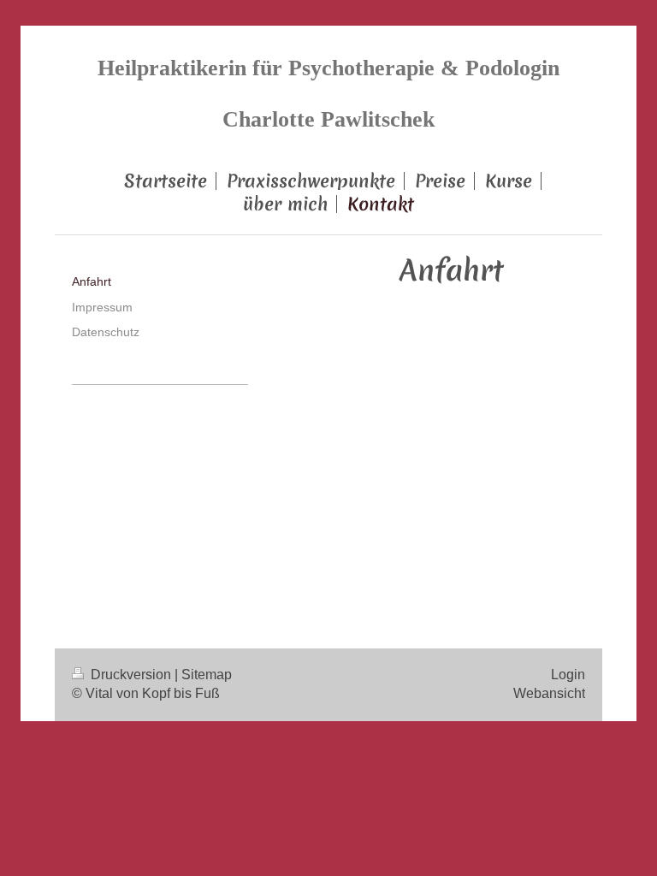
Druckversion (131, 674)
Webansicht (549, 693)
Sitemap (206, 674)
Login (568, 674)
